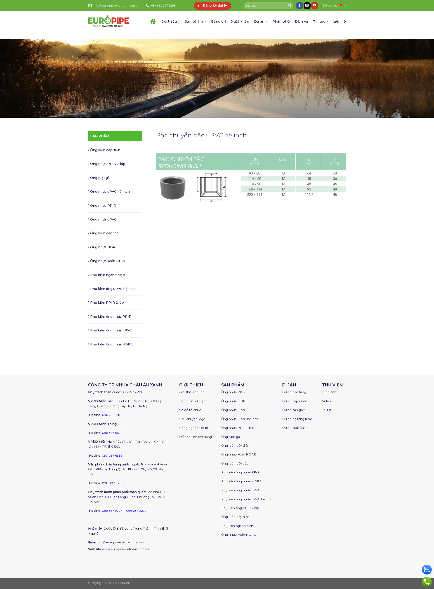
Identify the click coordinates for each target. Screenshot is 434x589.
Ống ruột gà (99, 178)
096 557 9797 (112, 510)
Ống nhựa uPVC (102, 219)
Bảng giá (218, 21)
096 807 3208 (113, 483)
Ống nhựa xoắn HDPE (107, 261)
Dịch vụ (301, 21)
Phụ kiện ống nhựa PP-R (110, 316)
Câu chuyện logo (192, 419)
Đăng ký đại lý (215, 5)
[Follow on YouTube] (314, 5)
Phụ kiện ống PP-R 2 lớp (240, 508)
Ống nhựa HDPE (103, 247)
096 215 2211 (111, 415)
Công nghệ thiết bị (193, 427)
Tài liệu (327, 410)
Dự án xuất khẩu (295, 427)
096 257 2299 (132, 392)
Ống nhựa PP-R (102, 206)
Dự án (259, 21)
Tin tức (319, 21)
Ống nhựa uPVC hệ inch (109, 192)
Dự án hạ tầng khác (297, 419)
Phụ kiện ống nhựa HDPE (111, 344)
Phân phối (281, 21)
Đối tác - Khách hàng (195, 437)
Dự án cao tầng (294, 392)
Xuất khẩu (240, 21)
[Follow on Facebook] (299, 5)
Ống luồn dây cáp (104, 233)
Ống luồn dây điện (104, 150)
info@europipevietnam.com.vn (120, 542)
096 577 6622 (112, 432)
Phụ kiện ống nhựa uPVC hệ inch (246, 499)
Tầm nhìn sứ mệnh (193, 401)
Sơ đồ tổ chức (190, 410)
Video (326, 401)
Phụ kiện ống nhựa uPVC (110, 330)
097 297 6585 (112, 455)
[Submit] (289, 5)
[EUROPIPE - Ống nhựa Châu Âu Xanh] (108, 21)
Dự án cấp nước (294, 401)
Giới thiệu (169, 21)
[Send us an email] (307, 5)
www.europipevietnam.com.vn (125, 549)
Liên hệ (339, 21)
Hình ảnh (329, 392)
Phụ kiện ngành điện (107, 275)
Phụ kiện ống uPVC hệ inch (112, 289)
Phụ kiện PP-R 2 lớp (106, 302)
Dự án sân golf (293, 410)
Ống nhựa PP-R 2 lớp (107, 164)
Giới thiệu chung (192, 392)
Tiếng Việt (330, 5)
